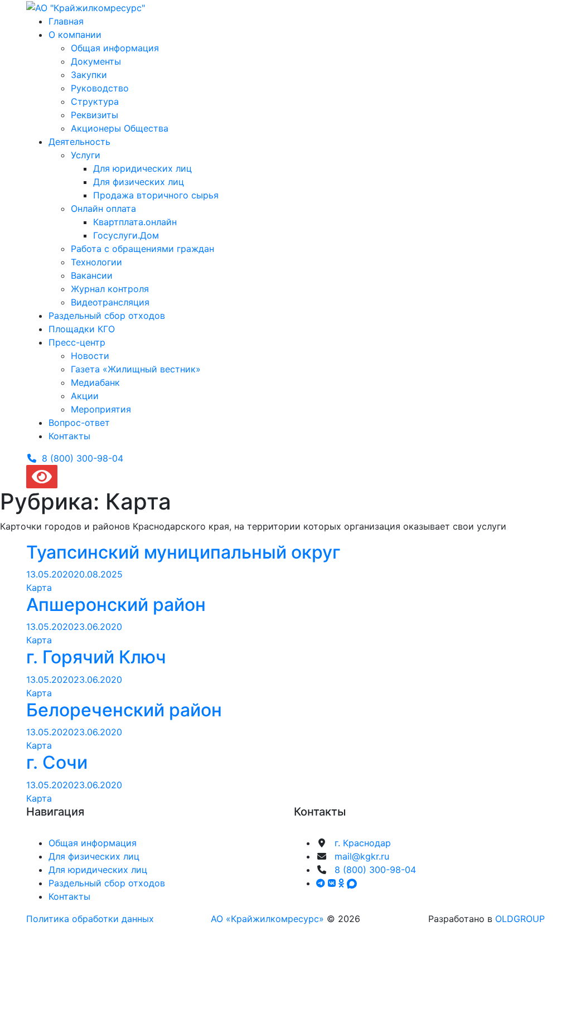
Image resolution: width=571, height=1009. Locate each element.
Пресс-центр (77, 342)
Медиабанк (95, 382)
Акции (85, 395)
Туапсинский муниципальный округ (183, 552)
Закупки (89, 74)
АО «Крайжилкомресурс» (267, 918)
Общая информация (115, 48)
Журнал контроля (110, 288)
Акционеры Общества (119, 128)
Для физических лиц (138, 181)
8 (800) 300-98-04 (375, 869)
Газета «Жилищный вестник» (136, 369)
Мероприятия (101, 409)
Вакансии (92, 275)
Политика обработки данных (90, 918)
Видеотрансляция (110, 302)
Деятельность (79, 141)
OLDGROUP (520, 918)
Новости (90, 355)
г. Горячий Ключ (96, 657)
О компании (75, 34)
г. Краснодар (363, 842)
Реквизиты (94, 114)
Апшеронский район (116, 604)
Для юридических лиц (142, 168)
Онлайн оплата (103, 208)
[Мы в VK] (333, 883)
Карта (39, 587)
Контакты (69, 436)
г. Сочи (57, 762)
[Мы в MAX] (352, 883)
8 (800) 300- (82, 458)
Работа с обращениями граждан (142, 248)
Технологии (96, 262)
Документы (96, 61)
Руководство (100, 88)
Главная (66, 21)
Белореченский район (124, 710)
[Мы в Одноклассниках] (342, 883)
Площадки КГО (82, 328)
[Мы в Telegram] (322, 883)
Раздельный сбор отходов (107, 315)
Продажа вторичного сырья (156, 195)
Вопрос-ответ (79, 422)
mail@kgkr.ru (362, 856)
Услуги (85, 155)
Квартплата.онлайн (135, 221)
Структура (95, 101)
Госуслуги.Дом (126, 235)
